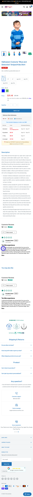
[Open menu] (2, 7)
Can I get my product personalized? (11, 373)
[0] (30, 7)
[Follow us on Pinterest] (11, 479)
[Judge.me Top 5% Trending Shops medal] (24, 327)
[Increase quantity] (17, 105)
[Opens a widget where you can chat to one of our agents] (27, 494)
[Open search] (24, 7)
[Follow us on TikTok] (17, 479)
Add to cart (16, 110)
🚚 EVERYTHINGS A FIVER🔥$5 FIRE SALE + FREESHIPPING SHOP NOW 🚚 (16, 2)
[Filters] (3, 232)
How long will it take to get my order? (12, 350)
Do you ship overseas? (8, 345)
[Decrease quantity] (8, 105)
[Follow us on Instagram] (8, 479)
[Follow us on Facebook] (3, 479)
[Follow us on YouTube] (14, 479)
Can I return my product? (8, 368)
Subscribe (6, 464)
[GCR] (8, 468)
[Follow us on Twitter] (5, 479)
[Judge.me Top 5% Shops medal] (16, 327)
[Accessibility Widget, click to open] (3, 248)
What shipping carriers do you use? (11, 356)
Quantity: (4, 105)
